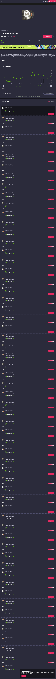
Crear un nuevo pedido (49, 93)
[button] (53, 36)
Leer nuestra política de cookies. (26, 673)
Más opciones (49, 675)
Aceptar (23, 675)
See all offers (52, 104)
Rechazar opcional (30, 675)
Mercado (46, 1)
